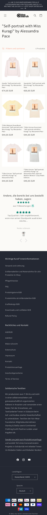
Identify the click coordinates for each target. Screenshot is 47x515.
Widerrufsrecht (11, 344)
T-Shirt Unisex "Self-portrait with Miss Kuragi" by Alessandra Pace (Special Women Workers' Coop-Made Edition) (34, 173)
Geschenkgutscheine (14, 373)
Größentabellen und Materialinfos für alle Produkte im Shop (23, 273)
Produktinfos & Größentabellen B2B (20, 298)
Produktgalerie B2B (13, 292)
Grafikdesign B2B (12, 304)
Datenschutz (10, 350)
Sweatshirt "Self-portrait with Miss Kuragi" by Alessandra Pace (34, 85)
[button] (5, 15)
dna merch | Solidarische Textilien (26, 514)
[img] (23, 202)
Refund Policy (11, 316)
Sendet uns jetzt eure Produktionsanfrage (23, 439)
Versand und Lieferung (14, 266)
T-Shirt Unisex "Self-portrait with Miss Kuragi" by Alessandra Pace (12, 175)
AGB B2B (8, 332)
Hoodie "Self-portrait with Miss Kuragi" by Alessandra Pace (11, 85)
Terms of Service (12, 379)
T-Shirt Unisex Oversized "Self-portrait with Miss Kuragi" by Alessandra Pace (33, 129)
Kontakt (8, 361)
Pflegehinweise (11, 281)
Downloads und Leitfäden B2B (18, 310)
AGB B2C (8, 338)
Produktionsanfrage (13, 367)
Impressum (10, 355)
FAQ (6, 286)
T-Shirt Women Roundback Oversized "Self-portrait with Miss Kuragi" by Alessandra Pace (12, 128)
